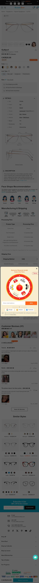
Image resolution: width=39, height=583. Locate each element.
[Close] (36, 268)
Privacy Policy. (13, 314)
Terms (35, 273)
